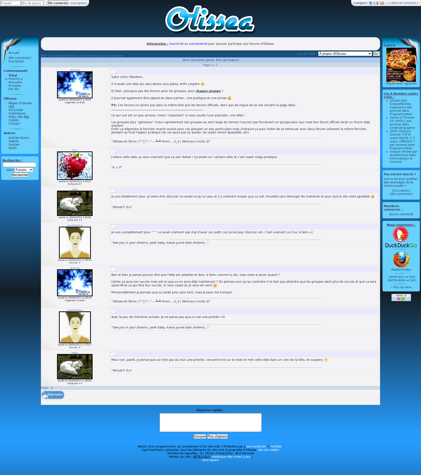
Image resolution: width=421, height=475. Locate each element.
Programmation (401, 114)
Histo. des (19, 117)
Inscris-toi (176, 44)
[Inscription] (401, 190)
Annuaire (15, 82)
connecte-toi (198, 44)
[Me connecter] (20, 58)
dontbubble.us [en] (402, 280)
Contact (14, 123)
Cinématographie (402, 128)
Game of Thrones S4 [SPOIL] (402, 119)
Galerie (14, 141)
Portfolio (276, 446)
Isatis (75, 189)
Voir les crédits (268, 450)
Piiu (75, 150)
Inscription (78, 3)
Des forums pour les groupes (102, 55)
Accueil (14, 53)
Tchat (13, 75)
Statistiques (17, 113)
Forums (14, 79)
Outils (13, 148)
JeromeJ (74, 70)
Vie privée (16, 110)
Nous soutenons (400, 225)
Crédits (14, 120)
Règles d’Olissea (20, 103)
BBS (44, 55)
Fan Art (14, 89)
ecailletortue (75, 225)
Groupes (15, 85)
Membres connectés (393, 208)
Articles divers (19, 138)
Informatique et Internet (401, 160)
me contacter (256, 446)
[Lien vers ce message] (113, 71)
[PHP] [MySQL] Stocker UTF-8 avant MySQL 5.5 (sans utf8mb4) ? (402, 136)
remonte (410, 3)
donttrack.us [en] (402, 277)
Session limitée (400, 151)
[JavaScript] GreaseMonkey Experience (400, 104)
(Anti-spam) (210, 460)
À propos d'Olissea (63, 55)
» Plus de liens (401, 287)
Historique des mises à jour (231, 456)
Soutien (14, 144)
